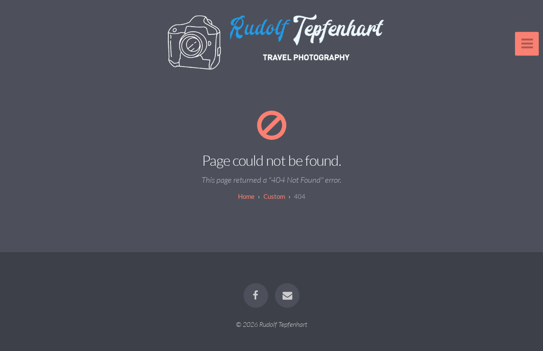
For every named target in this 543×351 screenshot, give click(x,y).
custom (274, 196)
